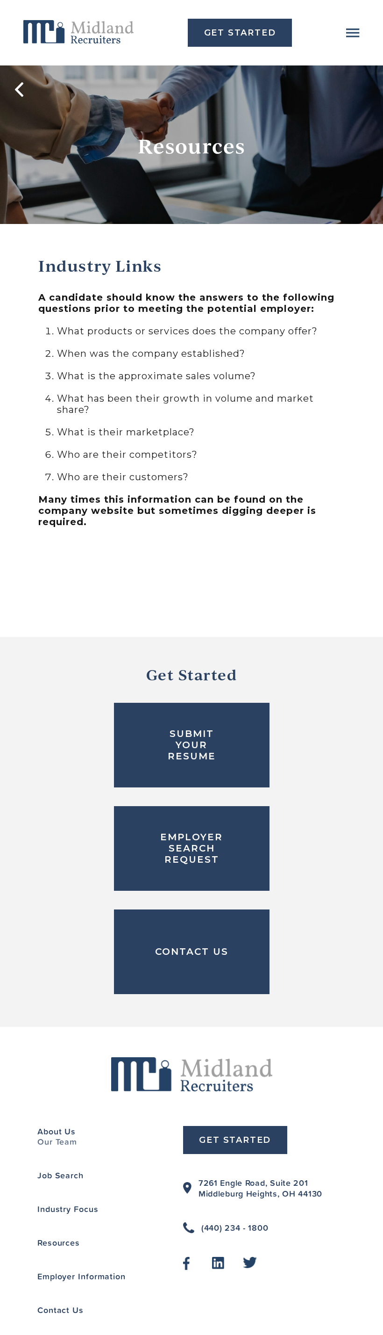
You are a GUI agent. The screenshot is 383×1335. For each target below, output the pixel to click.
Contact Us (60, 1310)
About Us (56, 1131)
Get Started (235, 1140)
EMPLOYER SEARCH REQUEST (191, 848)
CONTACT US (191, 951)
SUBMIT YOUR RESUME (192, 745)
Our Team (57, 1141)
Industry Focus (68, 1209)
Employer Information (81, 1276)
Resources (58, 1242)
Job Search (60, 1175)
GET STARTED (240, 33)
